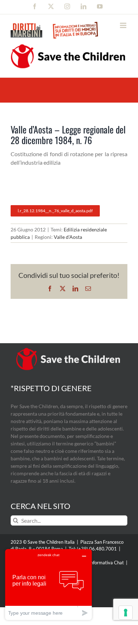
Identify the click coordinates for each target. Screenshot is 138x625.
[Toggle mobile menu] (123, 25)
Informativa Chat (106, 562)
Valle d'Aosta (68, 237)
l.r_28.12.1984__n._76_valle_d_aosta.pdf (55, 210)
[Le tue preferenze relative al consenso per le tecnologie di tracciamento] (125, 612)
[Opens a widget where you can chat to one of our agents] (48, 584)
